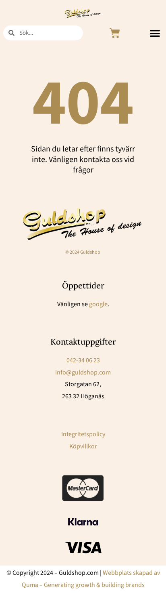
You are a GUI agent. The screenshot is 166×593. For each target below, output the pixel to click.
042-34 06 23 (83, 360)
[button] (155, 33)
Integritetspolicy (83, 434)
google (98, 304)
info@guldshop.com (83, 372)
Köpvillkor (83, 446)
